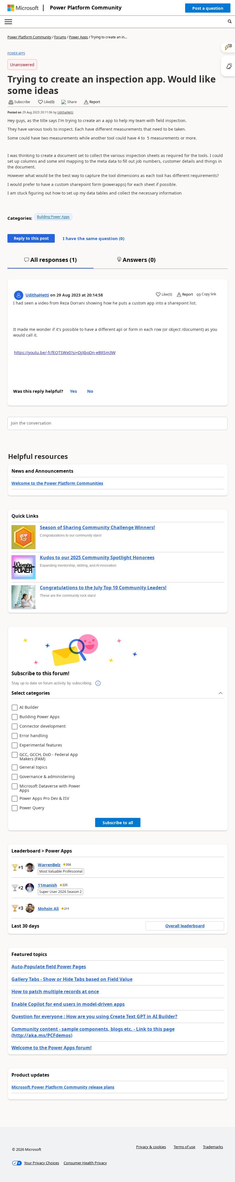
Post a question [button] (207, 8)
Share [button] (72, 102)
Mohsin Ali (48, 908)
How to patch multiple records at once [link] (55, 991)
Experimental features (40, 745)
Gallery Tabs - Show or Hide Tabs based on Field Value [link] (71, 979)
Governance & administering (47, 776)
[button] (207, 9)
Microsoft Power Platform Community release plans (62, 1087)
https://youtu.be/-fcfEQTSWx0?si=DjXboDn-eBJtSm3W (64, 352)
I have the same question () (93, 238)
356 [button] (68, 865)
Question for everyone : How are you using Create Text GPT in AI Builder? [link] (94, 1016)
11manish (47, 885)
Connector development (42, 726)
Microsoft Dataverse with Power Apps (49, 788)
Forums (60, 37)
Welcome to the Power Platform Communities (57, 483)
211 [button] (66, 909)
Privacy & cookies (151, 1146)
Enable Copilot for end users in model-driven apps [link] (68, 1004)
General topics (33, 767)
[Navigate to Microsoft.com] (22, 8)
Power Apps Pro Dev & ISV (44, 798)
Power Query (31, 808)
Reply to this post (31, 238)
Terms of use (184, 1146)
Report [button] (94, 102)
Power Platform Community (86, 7)
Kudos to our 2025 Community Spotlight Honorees (97, 557)
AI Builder (29, 707)
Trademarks (213, 1146)
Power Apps (78, 37)
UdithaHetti (65, 112)
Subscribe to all (118, 822)
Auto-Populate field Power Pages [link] (48, 966)
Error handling (33, 735)
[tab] (50, 262)
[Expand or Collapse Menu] (8, 22)
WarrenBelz (49, 864)
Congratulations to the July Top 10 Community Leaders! (103, 587)
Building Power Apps (53, 216)
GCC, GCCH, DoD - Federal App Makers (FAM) (48, 756)
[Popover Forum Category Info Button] (98, 683)
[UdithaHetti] (18, 295)
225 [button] (65, 885)
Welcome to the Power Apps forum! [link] (51, 1047)
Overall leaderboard (185, 925)
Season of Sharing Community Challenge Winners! (97, 527)
